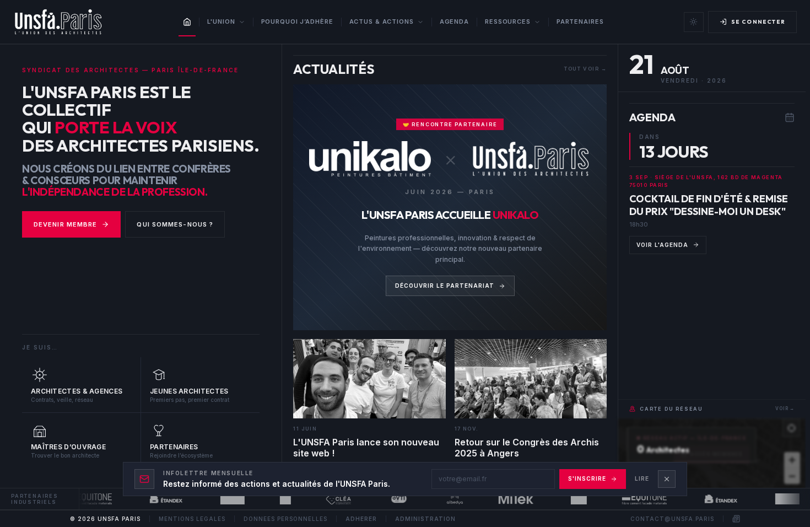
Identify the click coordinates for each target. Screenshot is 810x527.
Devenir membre (65, 224)
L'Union (221, 21)
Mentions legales (192, 518)
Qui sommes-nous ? (175, 224)
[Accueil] (187, 22)
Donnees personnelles (285, 518)
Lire (642, 478)
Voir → (785, 408)
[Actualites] (736, 519)
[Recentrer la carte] (791, 428)
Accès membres (716, 454)
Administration (425, 518)
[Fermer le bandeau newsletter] (667, 479)
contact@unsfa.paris (672, 518)
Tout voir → (585, 69)
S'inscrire (587, 478)
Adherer (361, 518)
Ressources (508, 21)
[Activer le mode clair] (694, 22)
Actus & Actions (381, 21)
